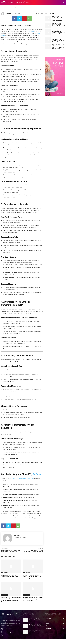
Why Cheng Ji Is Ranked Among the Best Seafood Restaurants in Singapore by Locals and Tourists (11, 600)
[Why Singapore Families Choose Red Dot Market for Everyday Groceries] (11, 566)
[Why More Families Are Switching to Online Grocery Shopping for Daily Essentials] (48, 46)
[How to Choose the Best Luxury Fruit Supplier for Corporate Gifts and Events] (33, 589)
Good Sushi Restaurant (24, 26)
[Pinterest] (24, 18)
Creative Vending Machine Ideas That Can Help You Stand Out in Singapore (32, 576)
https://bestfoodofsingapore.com (21, 537)
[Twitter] (19, 18)
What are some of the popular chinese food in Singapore (10, 550)
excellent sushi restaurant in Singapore (21, 478)
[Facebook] (14, 18)
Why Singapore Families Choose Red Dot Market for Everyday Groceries (9, 576)
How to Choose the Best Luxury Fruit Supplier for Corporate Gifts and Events (33, 599)
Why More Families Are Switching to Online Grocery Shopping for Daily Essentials (58, 46)
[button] (63, 2)
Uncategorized (5, 572)
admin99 (8, 13)
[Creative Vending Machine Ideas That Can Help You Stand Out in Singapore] (33, 566)
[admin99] (3, 13)
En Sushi (31, 31)
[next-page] (49, 52)
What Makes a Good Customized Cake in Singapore (33, 550)
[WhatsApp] (29, 18)
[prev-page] (46, 52)
